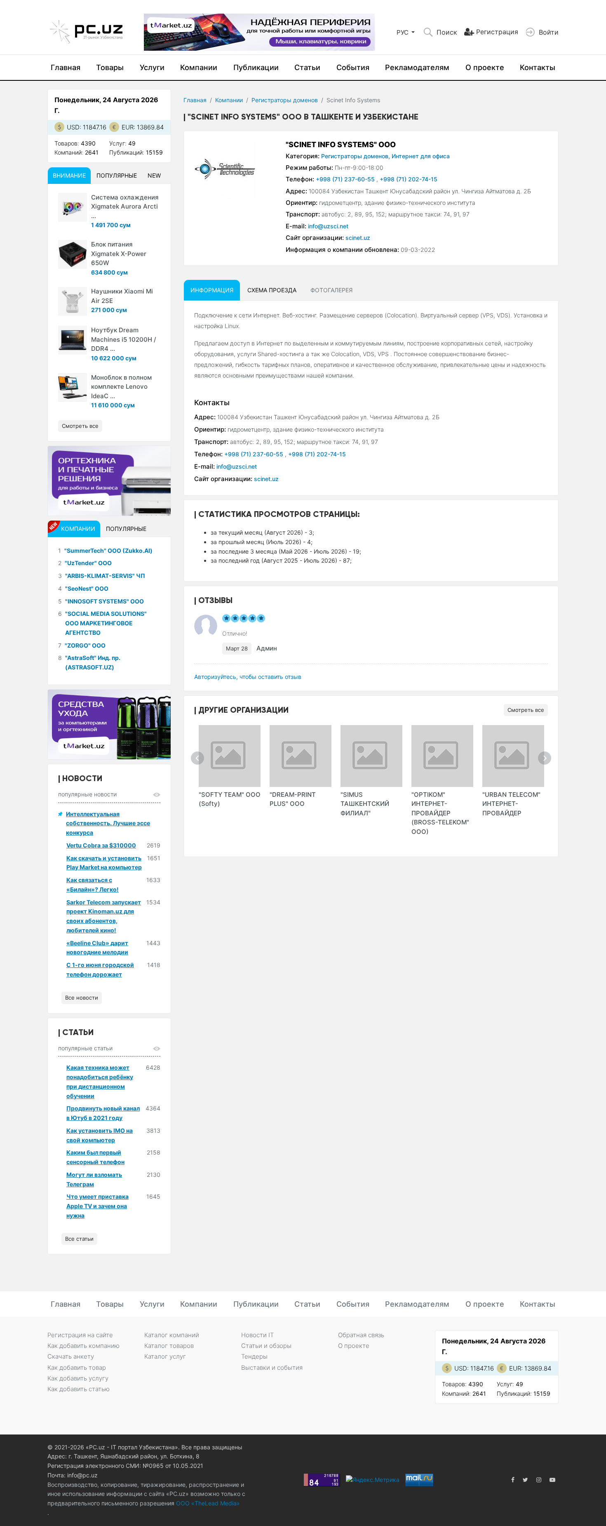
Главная (65, 67)
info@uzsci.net (328, 226)
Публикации (256, 67)
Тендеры (254, 1356)
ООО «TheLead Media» (207, 1503)
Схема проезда (271, 289)
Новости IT (257, 1335)
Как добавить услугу (77, 1378)
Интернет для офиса (421, 156)
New (154, 175)
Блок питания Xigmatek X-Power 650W (118, 253)
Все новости (81, 997)
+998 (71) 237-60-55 (346, 179)
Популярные (116, 175)
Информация (211, 289)
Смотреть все (525, 710)
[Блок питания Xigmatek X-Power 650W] (72, 254)
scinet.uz (357, 237)
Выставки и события (272, 1367)
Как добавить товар (76, 1367)
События (352, 67)
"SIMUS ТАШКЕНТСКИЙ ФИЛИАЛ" (365, 804)
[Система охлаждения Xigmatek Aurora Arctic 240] (72, 207)
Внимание (69, 175)
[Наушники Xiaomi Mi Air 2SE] (72, 301)
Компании (198, 67)
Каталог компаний (171, 1335)
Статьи (307, 67)
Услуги (152, 67)
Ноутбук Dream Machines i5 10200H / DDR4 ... (123, 339)
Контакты (537, 67)
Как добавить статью (78, 1389)
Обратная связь (361, 1335)
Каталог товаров (169, 1346)
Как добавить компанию (83, 1346)
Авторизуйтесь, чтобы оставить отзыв (247, 676)
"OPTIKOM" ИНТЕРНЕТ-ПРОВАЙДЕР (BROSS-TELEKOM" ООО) (440, 813)
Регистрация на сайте (80, 1335)
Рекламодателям (417, 67)
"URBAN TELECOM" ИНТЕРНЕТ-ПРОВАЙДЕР (511, 804)
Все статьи (79, 1238)
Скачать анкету (70, 1356)
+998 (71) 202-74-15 (408, 179)
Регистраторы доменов (284, 99)
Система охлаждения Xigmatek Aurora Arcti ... (125, 206)
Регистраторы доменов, (355, 156)
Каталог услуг (165, 1356)
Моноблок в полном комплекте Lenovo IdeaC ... (121, 386)
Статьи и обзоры (266, 1346)
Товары (110, 67)
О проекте (484, 67)
